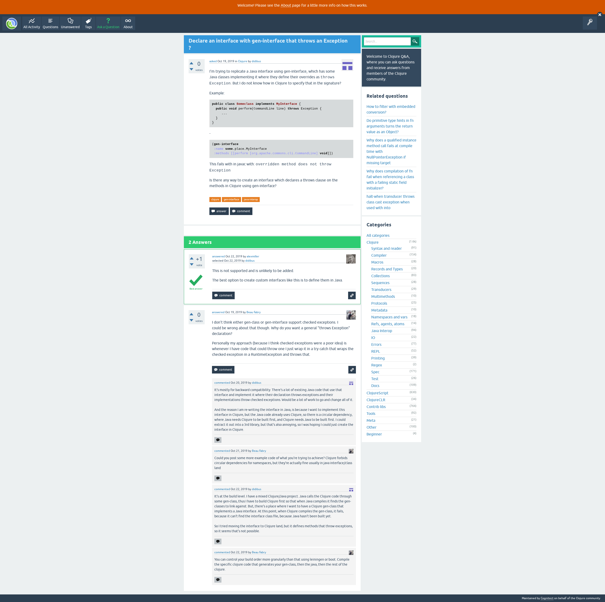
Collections (380, 276)
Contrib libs (376, 406)
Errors (376, 344)
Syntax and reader (386, 248)
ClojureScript (377, 393)
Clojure (242, 61)
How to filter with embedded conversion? (391, 109)
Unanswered (70, 27)
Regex (376, 365)
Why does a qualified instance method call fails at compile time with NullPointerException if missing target (391, 151)
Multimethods (383, 296)
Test (374, 379)
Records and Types (387, 269)
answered (218, 256)
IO (373, 337)
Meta (371, 420)
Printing (378, 358)
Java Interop (381, 331)
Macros (377, 262)
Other (371, 427)
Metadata (379, 310)
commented (222, 382)
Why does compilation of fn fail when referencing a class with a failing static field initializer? (390, 179)
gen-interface (231, 199)
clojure (215, 199)
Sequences (380, 283)
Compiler (379, 255)
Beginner (374, 434)
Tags (88, 27)
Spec (375, 372)
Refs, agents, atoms (387, 324)
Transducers (381, 289)
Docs (375, 385)
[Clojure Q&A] (11, 24)
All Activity (31, 27)
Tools (371, 413)
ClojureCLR (376, 400)
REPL (375, 351)
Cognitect (547, 598)
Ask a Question (108, 27)
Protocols (379, 303)
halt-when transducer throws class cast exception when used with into (391, 202)
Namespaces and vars (389, 317)
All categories (378, 235)
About (286, 5)
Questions (50, 27)
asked (213, 61)
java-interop (251, 199)
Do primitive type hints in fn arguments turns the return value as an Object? (390, 126)
